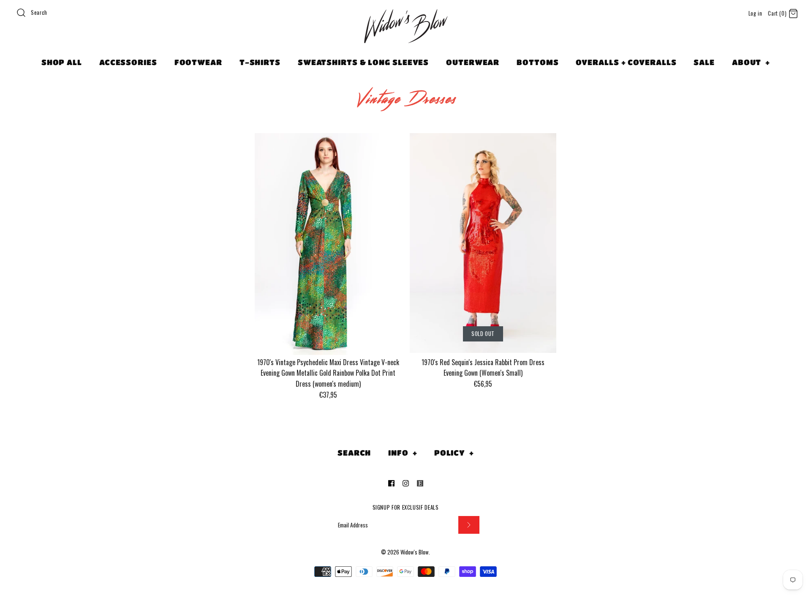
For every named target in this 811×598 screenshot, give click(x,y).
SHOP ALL (61, 62)
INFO (402, 452)
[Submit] (468, 525)
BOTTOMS (537, 62)
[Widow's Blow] (405, 37)
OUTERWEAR (472, 62)
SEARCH (354, 452)
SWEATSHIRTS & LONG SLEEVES (363, 62)
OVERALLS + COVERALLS (626, 62)
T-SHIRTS (259, 62)
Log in (755, 13)
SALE (704, 62)
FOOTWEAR (198, 62)
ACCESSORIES (128, 62)
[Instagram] (406, 483)
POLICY (454, 452)
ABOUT (751, 62)
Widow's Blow (414, 552)
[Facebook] (391, 483)
